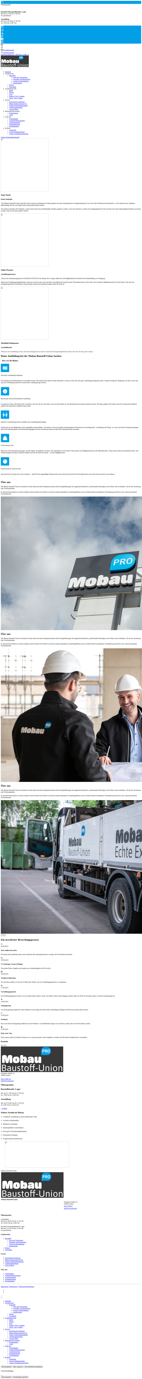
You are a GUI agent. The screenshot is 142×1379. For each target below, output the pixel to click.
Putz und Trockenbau (20, 77)
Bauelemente (17, 83)
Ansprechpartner (14, 122)
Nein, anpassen (18, 1367)
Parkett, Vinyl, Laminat (16, 96)
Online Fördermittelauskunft (18, 106)
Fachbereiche (9, 1303)
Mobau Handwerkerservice (18, 104)
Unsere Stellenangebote (17, 132)
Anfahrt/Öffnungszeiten (17, 121)
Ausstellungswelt (10, 1318)
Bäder (11, 91)
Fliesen (11, 85)
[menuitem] (2, 45)
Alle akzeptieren (6, 1367)
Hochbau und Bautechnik (21, 79)
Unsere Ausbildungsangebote (18, 134)
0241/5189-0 (68, 1206)
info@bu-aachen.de (7, 54)
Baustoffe (12, 75)
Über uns (8, 1346)
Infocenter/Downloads (12, 1340)
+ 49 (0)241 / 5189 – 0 (21, 54)
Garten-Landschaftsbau (21, 81)
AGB (11, 115)
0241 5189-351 (6, 1079)
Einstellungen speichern (20, 1377)
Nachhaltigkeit (14, 126)
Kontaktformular (14, 124)
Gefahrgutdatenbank (16, 107)
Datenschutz (13, 1286)
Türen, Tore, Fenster (16, 98)
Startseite (8, 72)
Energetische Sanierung (17, 102)
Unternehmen (13, 119)
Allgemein (12, 130)
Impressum (4, 1286)
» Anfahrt (4, 1108)
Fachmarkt (12, 87)
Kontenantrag (13, 113)
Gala (10, 94)
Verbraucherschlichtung (26, 1286)
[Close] (1, 1375)
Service (7, 1329)
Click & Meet (13, 109)
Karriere (7, 1357)
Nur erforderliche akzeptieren (33, 1367)
